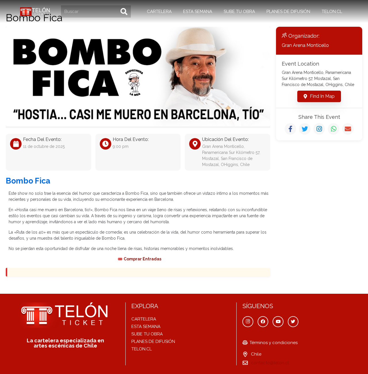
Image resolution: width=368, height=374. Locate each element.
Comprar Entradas (142, 259)
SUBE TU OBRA (147, 334)
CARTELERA (143, 319)
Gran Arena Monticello (305, 45)
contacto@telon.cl (270, 362)
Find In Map (322, 96)
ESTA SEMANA (145, 326)
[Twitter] (293, 321)
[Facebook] (263, 321)
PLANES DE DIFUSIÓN (153, 341)
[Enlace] (35, 11)
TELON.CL (141, 349)
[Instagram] (247, 321)
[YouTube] (278, 321)
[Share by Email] (348, 129)
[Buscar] (123, 11)
